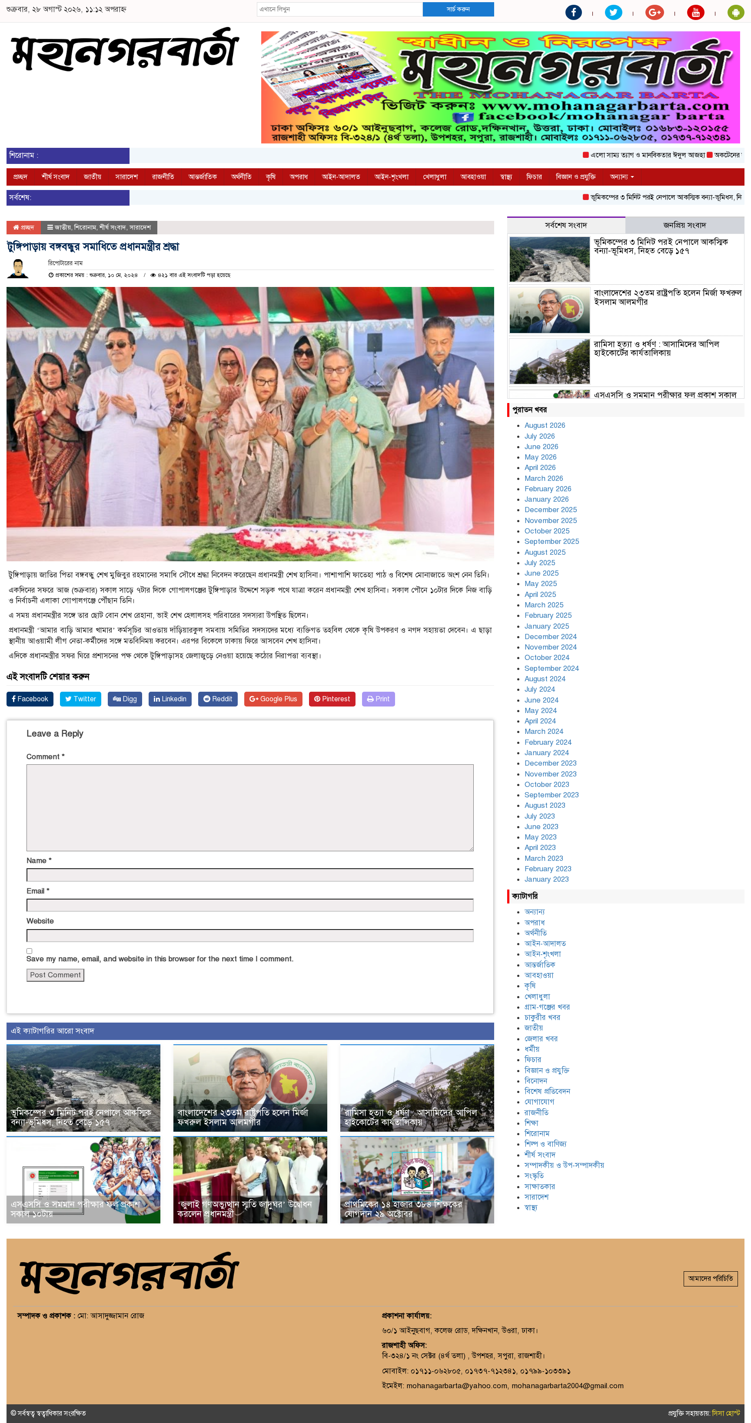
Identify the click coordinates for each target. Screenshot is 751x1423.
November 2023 (551, 774)
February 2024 (548, 742)
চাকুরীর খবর (543, 1017)
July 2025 (540, 562)
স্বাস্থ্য (506, 177)
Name (39, 860)
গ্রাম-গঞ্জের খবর (547, 1007)
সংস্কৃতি (534, 1175)
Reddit (221, 699)
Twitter (84, 699)
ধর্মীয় (532, 1049)
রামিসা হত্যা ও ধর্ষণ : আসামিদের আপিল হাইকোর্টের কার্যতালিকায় (411, 1117)
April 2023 (540, 847)
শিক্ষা (531, 1123)
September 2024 (552, 668)
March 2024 (544, 731)
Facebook (32, 699)
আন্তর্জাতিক (203, 177)
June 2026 (541, 446)
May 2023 (541, 837)
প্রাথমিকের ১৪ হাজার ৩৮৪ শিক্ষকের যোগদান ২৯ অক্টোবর (403, 1209)
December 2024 (551, 636)
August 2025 (545, 552)
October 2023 (547, 784)
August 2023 (545, 805)
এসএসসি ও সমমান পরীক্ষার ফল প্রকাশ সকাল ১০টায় (75, 1209)
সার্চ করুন (458, 9)
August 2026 (545, 425)
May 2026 (541, 457)
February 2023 (548, 868)
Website (40, 921)
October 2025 (547, 531)
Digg (129, 699)
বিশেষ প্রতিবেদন (547, 1091)
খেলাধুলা (434, 177)
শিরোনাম (85, 227)
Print (382, 699)
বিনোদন (536, 1081)
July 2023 (540, 816)
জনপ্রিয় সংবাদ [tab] (685, 225)
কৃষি (271, 177)
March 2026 (544, 478)
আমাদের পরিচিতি (710, 1278)
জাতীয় (92, 177)
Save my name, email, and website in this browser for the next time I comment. (160, 958)
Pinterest (335, 699)
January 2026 (547, 499)
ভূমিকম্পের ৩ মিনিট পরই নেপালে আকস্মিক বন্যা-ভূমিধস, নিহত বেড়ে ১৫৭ (648, 197)
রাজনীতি (163, 177)
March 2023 (544, 858)
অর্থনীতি (241, 177)
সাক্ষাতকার (540, 1186)
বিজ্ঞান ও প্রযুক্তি (576, 177)
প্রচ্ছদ (20, 177)
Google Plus (278, 699)
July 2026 (540, 436)
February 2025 (548, 615)
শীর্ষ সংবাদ (56, 177)
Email (38, 891)
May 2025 (541, 583)
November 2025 (551, 520)
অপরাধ (299, 177)
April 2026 (540, 467)
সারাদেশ (127, 177)
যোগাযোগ (540, 1101)
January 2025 (547, 626)
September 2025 (552, 541)
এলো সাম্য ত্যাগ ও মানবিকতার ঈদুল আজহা (611, 155)
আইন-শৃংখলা (392, 177)
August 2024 (545, 678)
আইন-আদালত (341, 177)
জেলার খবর (541, 1038)
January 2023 (547, 879)
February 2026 (548, 488)
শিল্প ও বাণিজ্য (546, 1144)
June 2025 (541, 573)
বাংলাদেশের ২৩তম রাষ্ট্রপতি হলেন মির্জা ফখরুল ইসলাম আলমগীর (243, 1117)
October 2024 (547, 657)
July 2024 (540, 689)
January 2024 (547, 752)
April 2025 (540, 594)
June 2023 (541, 826)
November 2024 (551, 647)
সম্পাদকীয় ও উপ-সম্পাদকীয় (565, 1165)
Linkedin (173, 699)
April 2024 (540, 721)
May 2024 (541, 710)
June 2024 (541, 700)
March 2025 (544, 605)
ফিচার (534, 177)
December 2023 (551, 763)
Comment (46, 756)
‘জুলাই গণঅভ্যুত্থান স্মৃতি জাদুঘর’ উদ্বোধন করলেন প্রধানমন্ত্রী (245, 1209)
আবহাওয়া (473, 177)
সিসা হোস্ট (726, 1413)
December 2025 (551, 509)
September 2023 (552, 795)
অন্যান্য (620, 177)
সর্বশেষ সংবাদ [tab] (566, 225)
